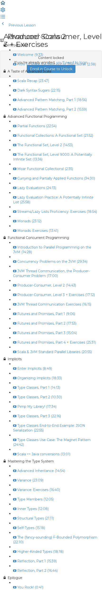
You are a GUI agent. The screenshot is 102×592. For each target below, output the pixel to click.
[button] (3, 4)
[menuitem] (3, 11)
